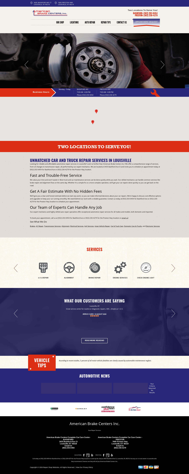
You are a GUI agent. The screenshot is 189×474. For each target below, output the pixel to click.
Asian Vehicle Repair (102, 226)
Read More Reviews (94, 341)
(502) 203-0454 (150, 13)
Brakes (32, 226)
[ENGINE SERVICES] (120, 280)
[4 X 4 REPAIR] (43, 280)
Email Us (68, 446)
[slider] (94, 316)
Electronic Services (153, 226)
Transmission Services (52, 226)
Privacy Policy (88, 467)
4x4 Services (89, 226)
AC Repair (39, 226)
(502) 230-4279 (151, 15)
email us (125, 218)
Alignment (65, 226)
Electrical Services (76, 226)
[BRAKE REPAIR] (94, 280)
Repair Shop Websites (51, 467)
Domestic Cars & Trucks (133, 226)
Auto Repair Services (94, 430)
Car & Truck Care (117, 226)
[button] (96, 111)
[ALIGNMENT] (69, 280)
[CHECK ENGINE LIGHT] (145, 280)
